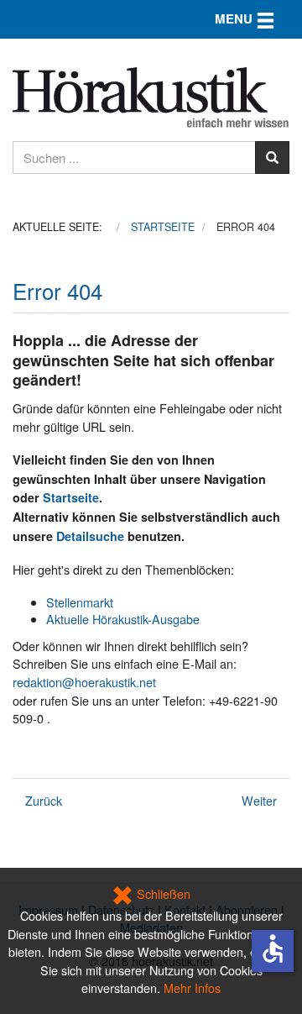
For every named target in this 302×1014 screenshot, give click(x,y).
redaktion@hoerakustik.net (84, 682)
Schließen (161, 893)
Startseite (71, 497)
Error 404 (57, 290)
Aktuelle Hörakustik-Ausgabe (123, 619)
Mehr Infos (192, 987)
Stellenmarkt (79, 602)
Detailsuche (90, 536)
